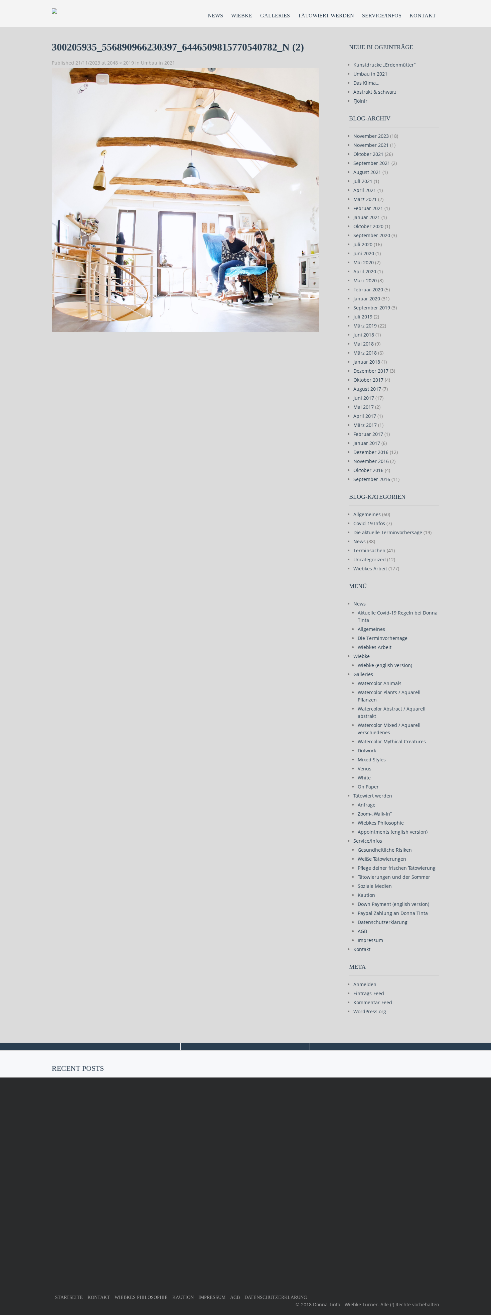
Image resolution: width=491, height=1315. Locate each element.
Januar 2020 (366, 298)
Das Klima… (366, 83)
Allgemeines (367, 514)
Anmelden (364, 984)
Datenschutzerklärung (382, 922)
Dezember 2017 (370, 371)
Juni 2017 (363, 398)
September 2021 (371, 163)
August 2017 (367, 389)
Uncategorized (369, 559)
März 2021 (365, 199)
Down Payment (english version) (393, 904)
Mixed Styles (372, 759)
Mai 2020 (363, 262)
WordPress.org (369, 1011)
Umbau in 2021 (158, 63)
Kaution (366, 895)
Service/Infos (381, 15)
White (364, 777)
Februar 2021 (368, 208)
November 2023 (371, 136)
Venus (364, 768)
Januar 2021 (366, 217)
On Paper (368, 786)
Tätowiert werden (326, 15)
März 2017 (365, 425)
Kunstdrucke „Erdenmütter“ (384, 65)
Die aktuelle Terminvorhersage (387, 532)
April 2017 (364, 416)
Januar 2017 (366, 443)
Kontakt (423, 15)
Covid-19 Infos (369, 523)
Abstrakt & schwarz (374, 92)
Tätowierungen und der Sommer (394, 877)
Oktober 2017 (368, 380)
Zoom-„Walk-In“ (375, 814)
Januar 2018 (366, 362)
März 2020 (365, 280)
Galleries (275, 15)
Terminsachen (369, 550)
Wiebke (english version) (385, 665)
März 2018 (365, 353)
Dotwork (367, 750)
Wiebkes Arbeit (370, 568)
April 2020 (364, 271)
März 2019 (365, 325)
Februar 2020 (368, 289)
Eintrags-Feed (368, 993)
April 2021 (364, 190)
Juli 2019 (362, 316)
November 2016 (371, 461)
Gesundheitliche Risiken (385, 850)
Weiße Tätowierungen (382, 859)
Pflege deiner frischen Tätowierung (397, 868)
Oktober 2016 (368, 470)
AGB (362, 931)
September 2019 (371, 307)
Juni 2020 (363, 253)
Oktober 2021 (368, 154)
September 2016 (371, 479)
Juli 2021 (362, 181)
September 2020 (371, 235)
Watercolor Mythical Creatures (392, 741)
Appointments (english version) (393, 832)
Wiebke (241, 15)
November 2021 (371, 145)
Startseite (69, 1297)
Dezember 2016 (370, 452)
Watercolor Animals (379, 683)
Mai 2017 (363, 407)
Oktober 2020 (368, 226)
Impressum (370, 940)
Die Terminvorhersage (382, 638)
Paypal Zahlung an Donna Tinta (393, 913)
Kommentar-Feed (372, 1002)
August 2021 (367, 172)
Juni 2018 (363, 335)
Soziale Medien (375, 886)
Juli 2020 (362, 244)
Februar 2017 (368, 434)
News (215, 15)
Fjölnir (360, 101)
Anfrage (366, 805)
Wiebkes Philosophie (381, 823)
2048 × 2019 (120, 63)
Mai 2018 (363, 344)
